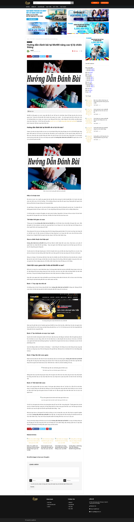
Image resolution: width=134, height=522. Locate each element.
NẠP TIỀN (48, 6)
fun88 (90, 82)
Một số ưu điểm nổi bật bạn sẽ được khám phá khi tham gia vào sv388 (33, 448)
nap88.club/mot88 (54, 121)
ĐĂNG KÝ (95, 2)
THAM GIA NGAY (104, 2)
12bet (90, 74)
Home (28, 39)
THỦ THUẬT (63, 6)
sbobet (90, 90)
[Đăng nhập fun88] (88, 28)
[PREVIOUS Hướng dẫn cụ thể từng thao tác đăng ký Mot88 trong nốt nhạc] (1, 518)
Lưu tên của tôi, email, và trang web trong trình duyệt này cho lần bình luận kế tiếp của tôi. (51, 484)
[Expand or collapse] (80, 111)
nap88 (32, 50)
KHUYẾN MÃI (41, 6)
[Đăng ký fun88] (97, 48)
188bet (92, 85)
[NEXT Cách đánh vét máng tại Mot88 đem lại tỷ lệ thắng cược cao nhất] (132, 518)
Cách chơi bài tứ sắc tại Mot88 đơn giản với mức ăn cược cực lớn (47, 447)
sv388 (89, 92)
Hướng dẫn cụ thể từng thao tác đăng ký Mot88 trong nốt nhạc (75, 447)
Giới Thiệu (49, 502)
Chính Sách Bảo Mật (51, 504)
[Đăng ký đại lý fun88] (46, 15)
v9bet (90, 88)
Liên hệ (48, 506)
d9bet (91, 77)
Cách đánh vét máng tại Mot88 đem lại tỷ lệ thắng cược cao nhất (61, 447)
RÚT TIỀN (55, 6)
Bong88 (92, 69)
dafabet (91, 72)
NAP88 (28, 6)
